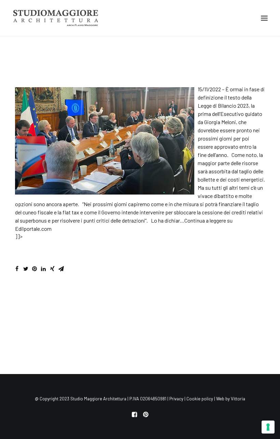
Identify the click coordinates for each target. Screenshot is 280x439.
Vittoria (238, 398)
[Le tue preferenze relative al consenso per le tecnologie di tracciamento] (268, 427)
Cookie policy (199, 398)
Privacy (176, 398)
